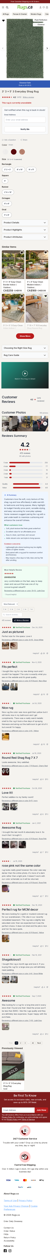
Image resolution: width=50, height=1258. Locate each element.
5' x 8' (6, 215)
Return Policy (10, 1237)
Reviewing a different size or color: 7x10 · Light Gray (22, 1020)
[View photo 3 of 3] (22, 844)
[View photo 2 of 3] (14, 844)
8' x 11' (31, 169)
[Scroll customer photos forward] (45, 423)
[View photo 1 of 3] (5, 844)
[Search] (7, 7)
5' (5, 181)
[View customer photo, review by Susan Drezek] (9, 423)
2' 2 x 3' (7, 169)
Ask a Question (10, 140)
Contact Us (9, 1228)
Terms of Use (10, 1200)
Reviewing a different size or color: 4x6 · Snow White (22, 974)
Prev (11, 1043)
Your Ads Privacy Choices (16, 1206)
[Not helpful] (47, 653)
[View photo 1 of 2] (5, 645)
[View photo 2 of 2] (14, 645)
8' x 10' (20, 169)
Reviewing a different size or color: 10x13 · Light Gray (24, 591)
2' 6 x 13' (8, 192)
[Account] (40, 7)
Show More (25, 336)
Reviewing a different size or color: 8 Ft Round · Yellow (23, 933)
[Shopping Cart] (47, 7)
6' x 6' (6, 204)
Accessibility (9, 1241)
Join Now (41, 1110)
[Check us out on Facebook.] (5, 1250)
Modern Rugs (36, 14)
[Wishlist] (44, 7)
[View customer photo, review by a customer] (25, 423)
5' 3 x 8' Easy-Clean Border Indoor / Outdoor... (12, 285)
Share (25, 140)
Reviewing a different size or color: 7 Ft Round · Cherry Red (25, 766)
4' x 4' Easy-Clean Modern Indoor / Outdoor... (35, 285)
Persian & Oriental (20, 14)
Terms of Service (28, 1119)
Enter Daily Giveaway (13, 1221)
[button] (24, 20)
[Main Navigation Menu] (3, 7)
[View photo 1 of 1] (5, 736)
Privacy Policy (7, 1117)
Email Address (10, 115)
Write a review (28, 97)
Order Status (9, 1231)
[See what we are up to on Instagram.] (9, 1250)
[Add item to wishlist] (22, 252)
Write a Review (23, 620)
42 (33, 1043)
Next (39, 1043)
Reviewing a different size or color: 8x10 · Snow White (22, 640)
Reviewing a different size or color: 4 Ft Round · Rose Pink (24, 883)
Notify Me (25, 129)
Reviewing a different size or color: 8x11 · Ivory (20, 801)
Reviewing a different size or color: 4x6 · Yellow (20, 731)
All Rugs (6, 14)
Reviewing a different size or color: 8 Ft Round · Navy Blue (24, 681)
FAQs (6, 1234)
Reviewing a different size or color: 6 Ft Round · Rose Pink (24, 839)
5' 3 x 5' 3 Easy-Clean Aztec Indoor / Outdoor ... (13, 328)
